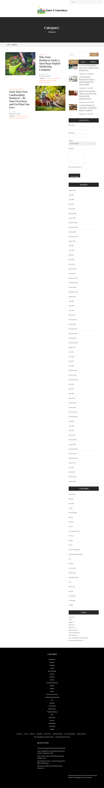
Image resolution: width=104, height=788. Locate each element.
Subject (71, 140)
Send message (74, 176)
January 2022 (72, 407)
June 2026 (71, 199)
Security (71, 591)
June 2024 (71, 306)
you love (23, 118)
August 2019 (72, 463)
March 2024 (72, 315)
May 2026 (71, 204)
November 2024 (73, 282)
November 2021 (73, 416)
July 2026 (71, 195)
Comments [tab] (93, 62)
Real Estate (72, 586)
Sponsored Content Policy (76, 640)
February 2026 (72, 213)
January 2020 (72, 444)
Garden (71, 540)
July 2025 (71, 245)
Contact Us (72, 617)
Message (71, 148)
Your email (71, 133)
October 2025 (72, 232)
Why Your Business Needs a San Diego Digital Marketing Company (49, 63)
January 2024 (72, 324)
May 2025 (71, 255)
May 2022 (71, 389)
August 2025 (72, 241)
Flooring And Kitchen (74, 531)
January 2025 (72, 273)
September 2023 (73, 343)
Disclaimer (72, 625)
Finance (71, 526)
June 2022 (71, 384)
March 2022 (72, 398)
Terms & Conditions (74, 632)
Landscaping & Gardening (16, 89)
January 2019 (72, 481)
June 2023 (71, 356)
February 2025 (72, 269)
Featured (41, 54)
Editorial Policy (73, 635)
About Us (71, 622)
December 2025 (73, 222)
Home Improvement (74, 549)
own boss (23, 116)
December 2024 (73, 278)
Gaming (71, 536)
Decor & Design (73, 512)
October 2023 (72, 338)
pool (70, 582)
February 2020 (72, 439)
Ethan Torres (45, 76)
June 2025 (71, 250)
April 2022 (71, 393)
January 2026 (72, 218)
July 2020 (71, 421)
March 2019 (72, 472)
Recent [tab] (83, 62)
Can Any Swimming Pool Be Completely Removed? (89, 68)
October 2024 (72, 287)
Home (70, 620)
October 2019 (72, 453)
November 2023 (73, 333)
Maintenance (72, 573)
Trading (71, 605)
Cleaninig (71, 503)
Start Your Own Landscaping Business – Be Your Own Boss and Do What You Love (19, 99)
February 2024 (72, 319)
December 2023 (73, 329)
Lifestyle (71, 563)
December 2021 (73, 412)
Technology (72, 600)
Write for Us (72, 627)
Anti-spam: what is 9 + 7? (75, 167)
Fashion (71, 517)
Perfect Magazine (78, 777)
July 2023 (71, 352)
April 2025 (71, 259)
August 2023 (72, 347)
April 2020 (71, 430)
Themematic (88, 777)
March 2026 (72, 209)
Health (71, 545)
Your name (71, 125)
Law (70, 559)
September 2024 (73, 292)
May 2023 (71, 361)
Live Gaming (72, 568)
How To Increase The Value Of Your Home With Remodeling (87, 95)
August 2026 (72, 190)
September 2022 (73, 379)
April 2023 (71, 366)
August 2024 (72, 296)
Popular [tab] (73, 62)
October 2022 (72, 375)
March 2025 (72, 264)
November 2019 (73, 449)
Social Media (72, 596)
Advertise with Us (73, 630)
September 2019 (73, 458)
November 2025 (73, 227)
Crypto (70, 508)
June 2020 (71, 426)
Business (47, 78)
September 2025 (73, 236)
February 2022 (72, 403)
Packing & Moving (73, 577)
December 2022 (73, 370)
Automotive (72, 494)
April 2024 (71, 310)
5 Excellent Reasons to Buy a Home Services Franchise (87, 81)
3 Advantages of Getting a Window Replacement (88, 108)
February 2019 (72, 476)
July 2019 (71, 467)
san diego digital (49, 80)
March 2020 (72, 435)
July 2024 (71, 301)
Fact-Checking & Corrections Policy (78, 638)
